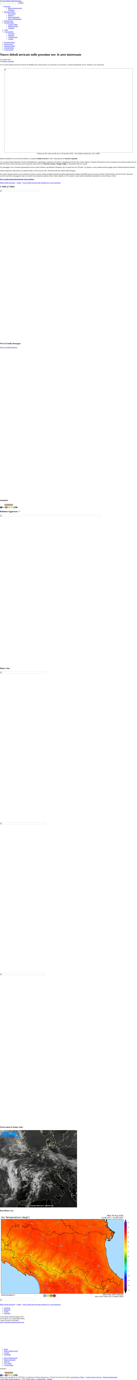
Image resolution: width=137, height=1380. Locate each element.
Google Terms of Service (94, 1377)
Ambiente (11, 28)
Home (6, 1349)
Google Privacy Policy (77, 1377)
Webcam (11, 15)
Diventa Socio (8, 21)
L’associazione (8, 32)
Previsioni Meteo (9, 42)
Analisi (19, 183)
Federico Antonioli (8, 61)
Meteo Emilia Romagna (7, 183)
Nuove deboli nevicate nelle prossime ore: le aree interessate (42, 183)
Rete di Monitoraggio (15, 19)
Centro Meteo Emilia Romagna (10, 1379)
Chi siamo (11, 33)
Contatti (10, 39)
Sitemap (49, 1379)
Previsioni (7, 6)
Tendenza (11, 10)
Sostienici (11, 35)
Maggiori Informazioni (110, 1377)
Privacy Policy (30, 1379)
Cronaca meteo (13, 24)
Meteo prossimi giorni (15, 8)
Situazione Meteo (9, 12)
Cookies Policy (41, 1379)
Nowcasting (12, 13)
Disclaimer (7, 1354)
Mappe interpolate (13, 17)
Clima (6, 30)
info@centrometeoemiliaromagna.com (12, 1322)
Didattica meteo (13, 26)
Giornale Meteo (9, 23)
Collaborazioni (12, 37)
